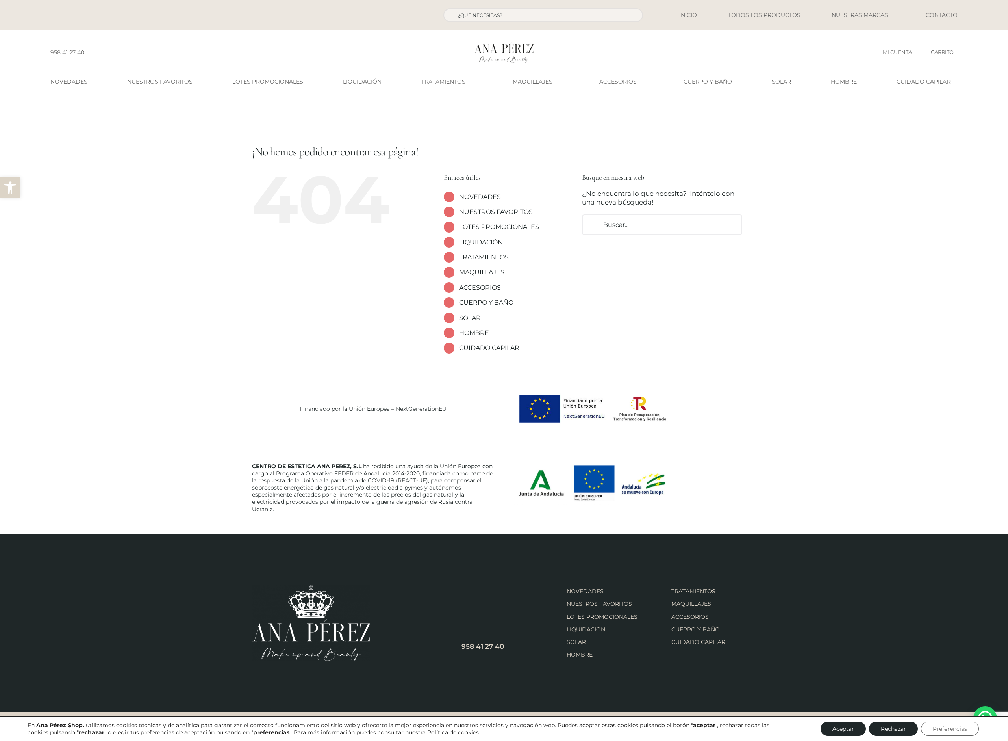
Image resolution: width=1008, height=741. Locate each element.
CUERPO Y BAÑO (486, 302)
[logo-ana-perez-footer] (311, 588)
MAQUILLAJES (481, 272)
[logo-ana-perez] (504, 45)
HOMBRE (474, 333)
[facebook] (92, 52)
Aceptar (843, 728)
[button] (10, 187)
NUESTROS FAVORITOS (496, 212)
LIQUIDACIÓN (481, 242)
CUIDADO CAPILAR (489, 348)
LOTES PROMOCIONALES (499, 227)
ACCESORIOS (480, 287)
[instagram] (105, 52)
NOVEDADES (480, 197)
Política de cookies (453, 732)
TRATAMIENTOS (484, 257)
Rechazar (893, 728)
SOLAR (470, 318)
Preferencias (950, 728)
